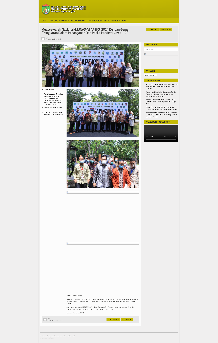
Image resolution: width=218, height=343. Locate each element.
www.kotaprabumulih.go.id (47, 338)
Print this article (152, 29)
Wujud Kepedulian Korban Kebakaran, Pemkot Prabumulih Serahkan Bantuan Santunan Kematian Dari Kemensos (161, 94)
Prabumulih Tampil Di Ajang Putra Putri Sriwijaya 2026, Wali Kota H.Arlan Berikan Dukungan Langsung (162, 86)
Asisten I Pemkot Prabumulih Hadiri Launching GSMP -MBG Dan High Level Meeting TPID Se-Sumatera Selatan (161, 115)
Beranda (44, 21)
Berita (106, 21)
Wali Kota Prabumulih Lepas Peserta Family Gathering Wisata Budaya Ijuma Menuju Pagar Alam (161, 102)
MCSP (124, 21)
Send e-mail (166, 29)
